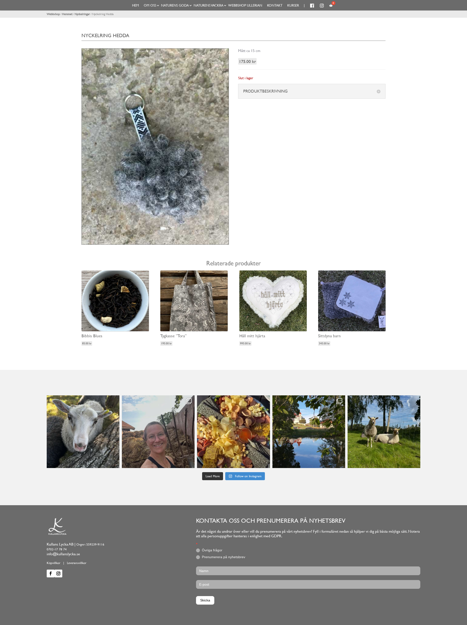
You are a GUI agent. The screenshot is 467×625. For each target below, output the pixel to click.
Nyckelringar (82, 14)
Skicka (205, 600)
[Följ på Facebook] (50, 573)
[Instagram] (114, 462)
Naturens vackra (208, 5)
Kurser (293, 5)
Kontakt (274, 5)
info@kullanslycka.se (63, 554)
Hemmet (67, 14)
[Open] (83, 431)
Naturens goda (175, 5)
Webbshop (53, 14)
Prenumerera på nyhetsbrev (223, 557)
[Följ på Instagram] (58, 573)
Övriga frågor (211, 550)
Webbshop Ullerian (245, 5)
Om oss (150, 5)
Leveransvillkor (76, 563)
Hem (135, 5)
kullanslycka (82, 400)
